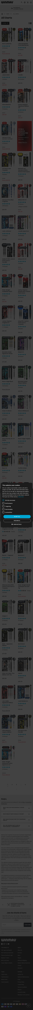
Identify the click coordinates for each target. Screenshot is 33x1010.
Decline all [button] (17, 520)
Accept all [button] (17, 516)
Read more (21, 496)
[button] (16, 524)
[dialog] (16, 505)
